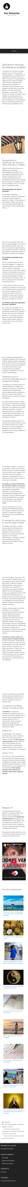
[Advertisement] (14, 33)
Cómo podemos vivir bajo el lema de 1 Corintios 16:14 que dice (13, 987)
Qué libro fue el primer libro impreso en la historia (13, 1011)
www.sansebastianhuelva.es (8, 1180)
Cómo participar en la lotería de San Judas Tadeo (12, 1061)
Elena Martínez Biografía (7, 1148)
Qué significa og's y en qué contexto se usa (12, 937)
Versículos (7, 1122)
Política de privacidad (8, 1160)
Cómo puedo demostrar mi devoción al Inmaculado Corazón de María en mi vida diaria (13, 1111)
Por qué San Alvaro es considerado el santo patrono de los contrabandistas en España (13, 913)
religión (4, 1126)
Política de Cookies (7, 1163)
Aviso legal (5, 1157)
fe (17, 1124)
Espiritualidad (12, 1124)
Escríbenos (3, 1172)
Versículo (10, 1126)
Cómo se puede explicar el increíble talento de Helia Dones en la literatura (13, 962)
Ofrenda (21, 1124)
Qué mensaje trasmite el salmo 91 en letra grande (13, 1036)
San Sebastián (12, 13)
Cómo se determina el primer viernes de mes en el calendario (13, 1086)
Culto (5, 1124)
